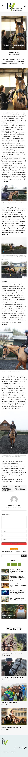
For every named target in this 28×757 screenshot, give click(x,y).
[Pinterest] (15, 564)
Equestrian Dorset (14, 41)
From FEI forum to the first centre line (12, 677)
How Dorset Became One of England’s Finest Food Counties (18, 598)
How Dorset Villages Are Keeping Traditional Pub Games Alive (18, 585)
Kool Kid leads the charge (9, 702)
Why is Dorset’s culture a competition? (20, 489)
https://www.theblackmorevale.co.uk (14, 507)
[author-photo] (2, 655)
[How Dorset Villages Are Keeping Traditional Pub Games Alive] (5, 585)
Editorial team (15, 52)
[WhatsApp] (19, 564)
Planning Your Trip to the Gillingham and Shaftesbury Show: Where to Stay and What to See (18, 578)
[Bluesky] (25, 748)
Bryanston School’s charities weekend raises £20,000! (6, 489)
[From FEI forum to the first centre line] (14, 667)
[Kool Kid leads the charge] (14, 692)
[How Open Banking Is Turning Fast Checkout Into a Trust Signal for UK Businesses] (5, 592)
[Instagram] (19, 748)
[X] (12, 564)
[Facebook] (8, 564)
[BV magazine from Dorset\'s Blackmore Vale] (14, 5)
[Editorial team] (14, 499)
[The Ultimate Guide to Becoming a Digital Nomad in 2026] (5, 571)
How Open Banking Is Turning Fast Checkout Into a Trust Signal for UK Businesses (18, 592)
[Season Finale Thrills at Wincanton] (14, 716)
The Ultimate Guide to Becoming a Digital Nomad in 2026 (17, 571)
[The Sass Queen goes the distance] (14, 642)
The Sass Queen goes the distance (11, 653)
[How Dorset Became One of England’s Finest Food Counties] (5, 599)
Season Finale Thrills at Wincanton (11, 727)
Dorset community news (7, 611)
